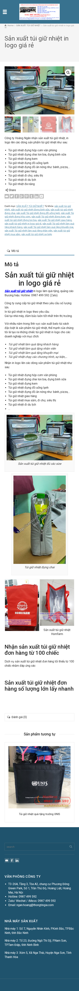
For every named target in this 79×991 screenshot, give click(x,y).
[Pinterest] (26, 196)
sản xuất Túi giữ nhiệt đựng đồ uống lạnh (38, 213)
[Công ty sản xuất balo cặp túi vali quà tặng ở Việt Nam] (39, 11)
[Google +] (21, 196)
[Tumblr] (31, 196)
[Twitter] (12, 196)
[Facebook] (17, 196)
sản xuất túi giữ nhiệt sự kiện (36, 234)
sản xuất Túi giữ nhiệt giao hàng (55, 220)
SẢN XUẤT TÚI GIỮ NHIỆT (30, 206)
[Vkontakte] (41, 196)
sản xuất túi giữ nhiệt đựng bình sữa (30, 209)
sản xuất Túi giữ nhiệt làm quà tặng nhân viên (28, 230)
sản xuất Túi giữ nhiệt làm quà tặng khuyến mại (48, 227)
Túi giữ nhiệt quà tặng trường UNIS (39, 814)
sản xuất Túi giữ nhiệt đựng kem (48, 216)
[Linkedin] (36, 196)
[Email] (7, 196)
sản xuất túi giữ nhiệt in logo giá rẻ (23, 223)
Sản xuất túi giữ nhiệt (19, 291)
